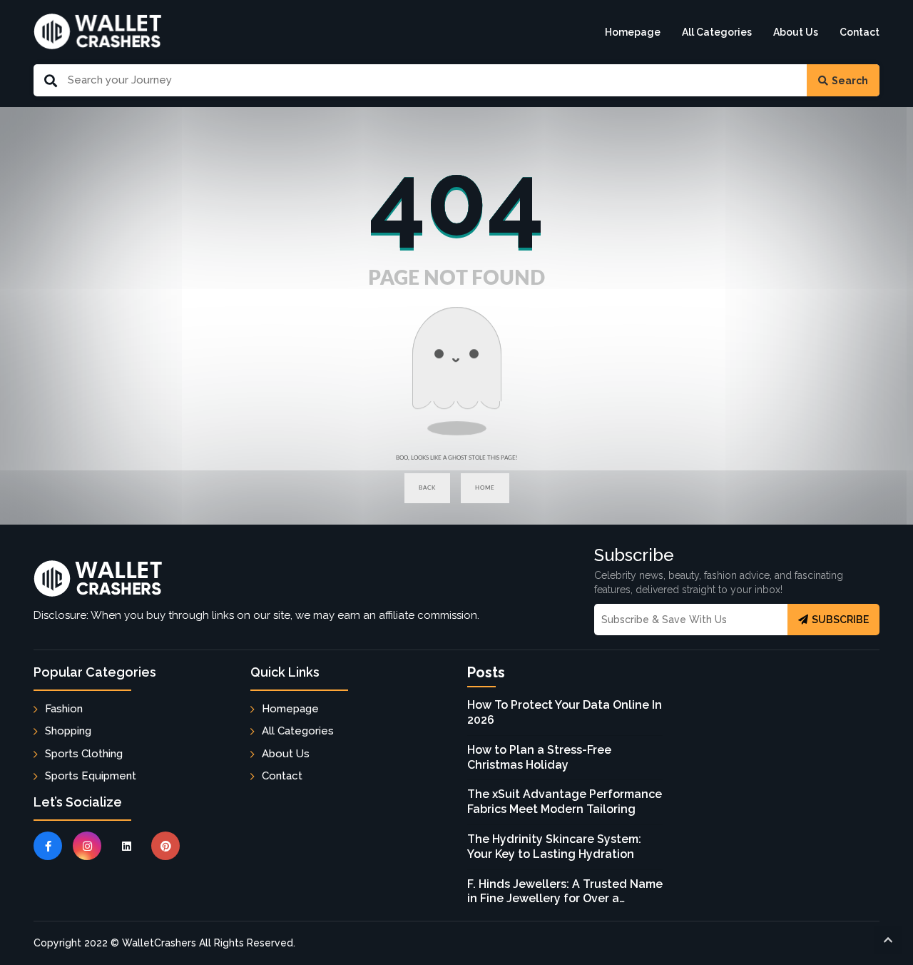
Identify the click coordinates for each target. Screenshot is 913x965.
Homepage (632, 32)
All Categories (717, 32)
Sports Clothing (84, 753)
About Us (795, 32)
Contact (859, 32)
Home (485, 488)
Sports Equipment (90, 775)
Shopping (68, 730)
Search (850, 80)
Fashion (64, 708)
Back (427, 488)
